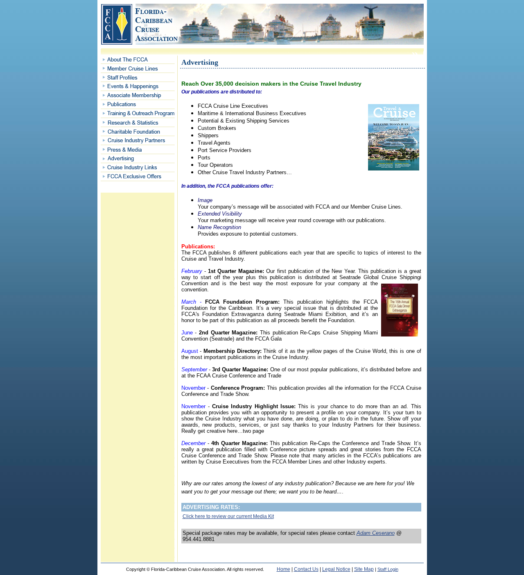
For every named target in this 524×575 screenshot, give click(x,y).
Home (283, 569)
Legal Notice (336, 569)
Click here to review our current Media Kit (228, 516)
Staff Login (387, 569)
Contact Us (306, 569)
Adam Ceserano (376, 533)
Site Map (364, 569)
